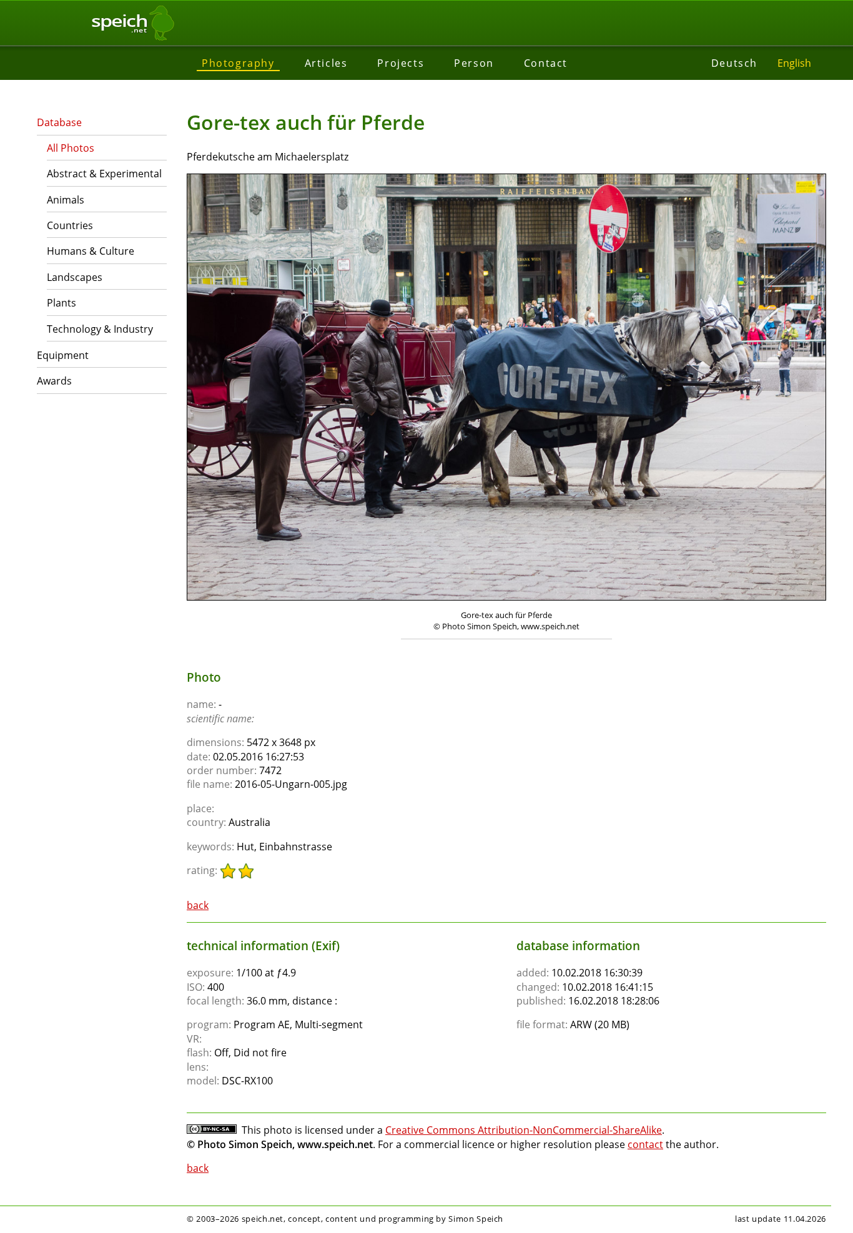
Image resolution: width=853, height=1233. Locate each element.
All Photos (70, 148)
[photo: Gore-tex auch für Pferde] (506, 389)
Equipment (63, 355)
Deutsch (734, 63)
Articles (326, 63)
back (198, 905)
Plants (61, 303)
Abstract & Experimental (104, 173)
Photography (238, 63)
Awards (54, 381)
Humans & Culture (90, 251)
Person (474, 63)
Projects (400, 63)
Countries (70, 225)
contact (645, 1144)
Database (59, 122)
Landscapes (74, 277)
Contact (546, 63)
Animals (65, 200)
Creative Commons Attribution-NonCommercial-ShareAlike (523, 1130)
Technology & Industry (100, 329)
